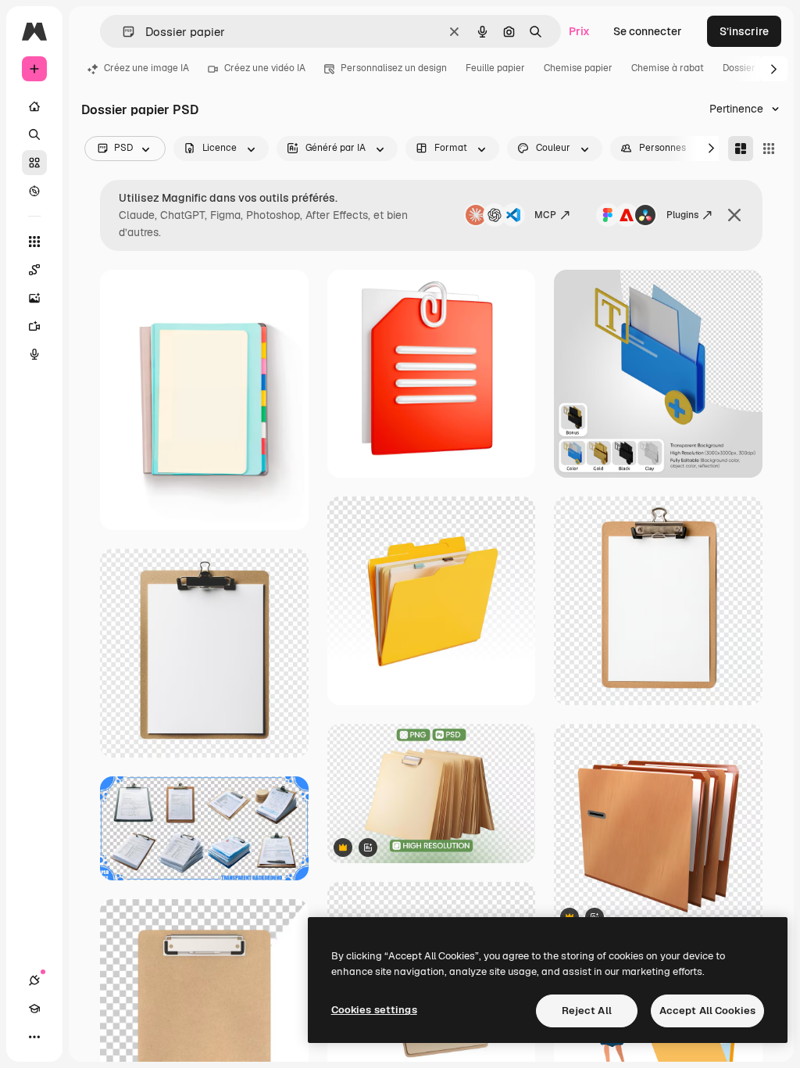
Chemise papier (578, 68)
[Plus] (34, 1036)
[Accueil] (34, 106)
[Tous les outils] (34, 241)
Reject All (587, 1010)
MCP (545, 215)
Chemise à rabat (667, 68)
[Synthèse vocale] (34, 354)
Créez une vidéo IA (264, 68)
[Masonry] (740, 148)
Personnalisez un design (394, 68)
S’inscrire (744, 31)
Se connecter (647, 31)
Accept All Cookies (707, 1010)
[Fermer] (734, 215)
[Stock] (34, 162)
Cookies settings (374, 1009)
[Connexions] (34, 980)
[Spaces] (34, 269)
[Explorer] (34, 190)
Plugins (682, 215)
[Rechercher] (34, 134)
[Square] (768, 148)
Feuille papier (495, 68)
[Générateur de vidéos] (34, 326)
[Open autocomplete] (122, 32)
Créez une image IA (146, 68)
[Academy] (34, 1008)
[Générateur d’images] (34, 297)
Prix (579, 31)
